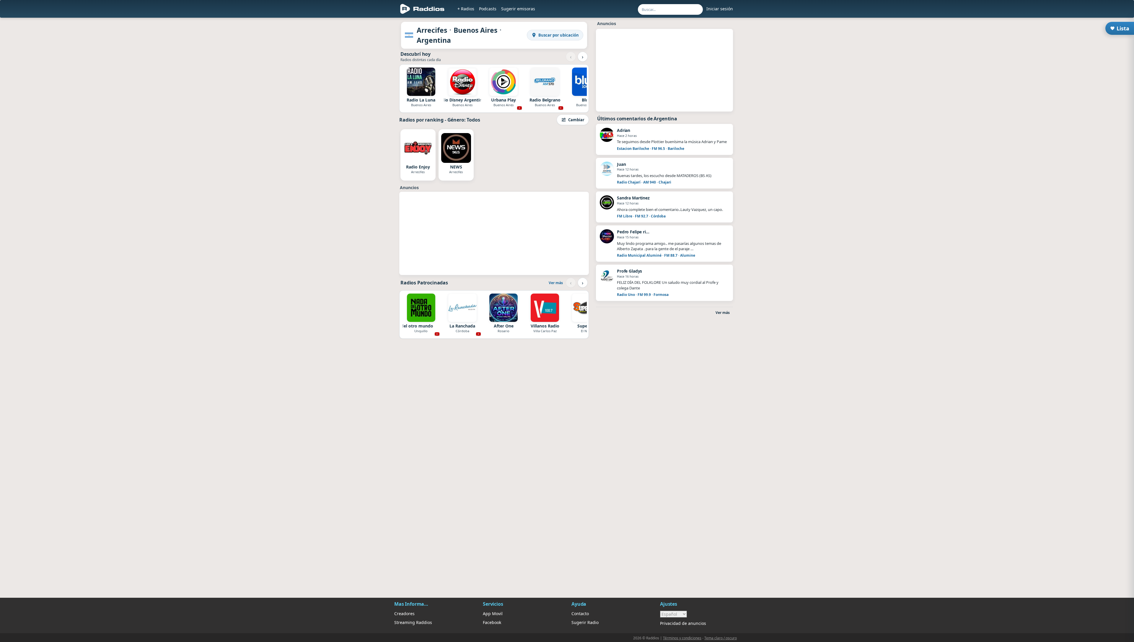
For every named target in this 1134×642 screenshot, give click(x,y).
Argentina (434, 40)
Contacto (580, 613)
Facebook (492, 622)
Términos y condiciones (682, 638)
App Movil (493, 613)
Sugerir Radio (585, 622)
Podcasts (487, 9)
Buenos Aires (475, 30)
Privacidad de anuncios (683, 623)
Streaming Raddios (413, 622)
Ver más (556, 282)
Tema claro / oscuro (720, 638)
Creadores (404, 613)
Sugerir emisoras (518, 9)
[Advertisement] (494, 233)
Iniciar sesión (719, 9)
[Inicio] (422, 9)
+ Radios (465, 9)
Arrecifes (432, 30)
